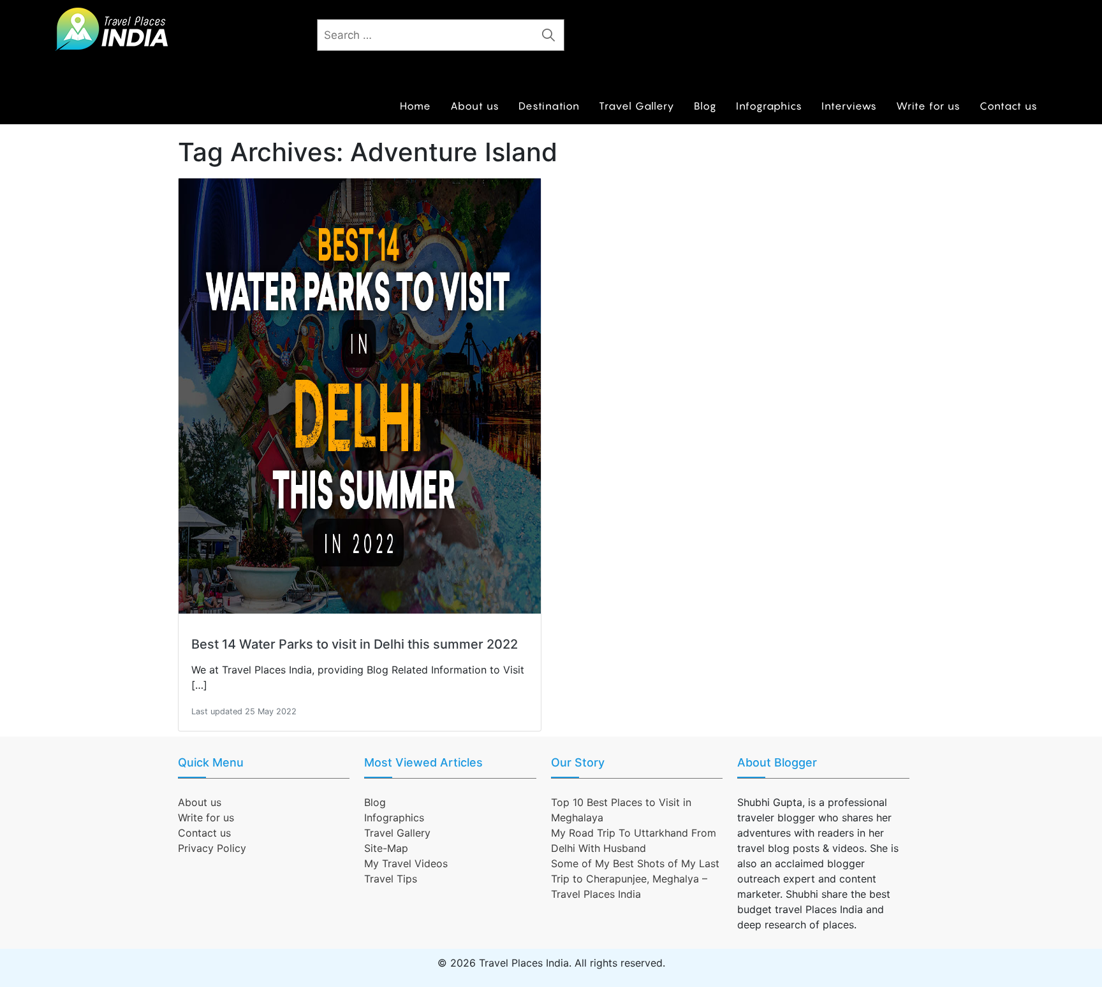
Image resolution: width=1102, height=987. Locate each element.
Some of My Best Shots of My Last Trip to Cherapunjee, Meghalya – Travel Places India (635, 878)
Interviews (849, 105)
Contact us (1009, 105)
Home (415, 105)
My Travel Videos (406, 863)
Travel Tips (390, 878)
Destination (549, 105)
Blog (705, 105)
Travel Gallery (637, 105)
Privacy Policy (212, 848)
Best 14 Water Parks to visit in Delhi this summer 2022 (354, 644)
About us (474, 105)
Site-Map (386, 848)
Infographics (769, 105)
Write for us (928, 105)
